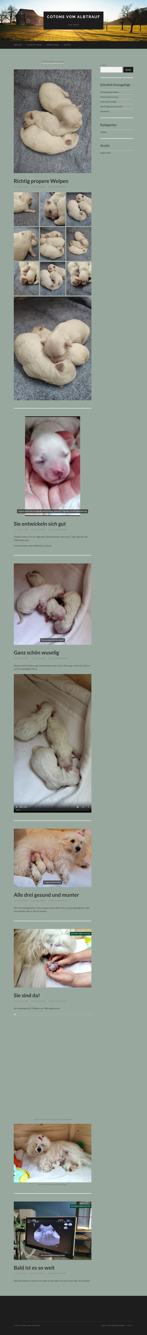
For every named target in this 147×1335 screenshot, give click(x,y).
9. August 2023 (20, 1273)
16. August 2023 (21, 658)
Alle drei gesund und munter (46, 895)
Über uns (18, 45)
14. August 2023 (21, 1001)
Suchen (103, 65)
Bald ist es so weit (34, 1268)
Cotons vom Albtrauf (73, 17)
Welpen (67, 45)
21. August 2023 (21, 187)
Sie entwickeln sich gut (40, 524)
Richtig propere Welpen (41, 181)
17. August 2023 (21, 530)
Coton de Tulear (34, 45)
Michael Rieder (38, 187)
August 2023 (105, 153)
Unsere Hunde (52, 45)
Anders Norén (118, 1325)
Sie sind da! (27, 995)
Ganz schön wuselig (36, 652)
